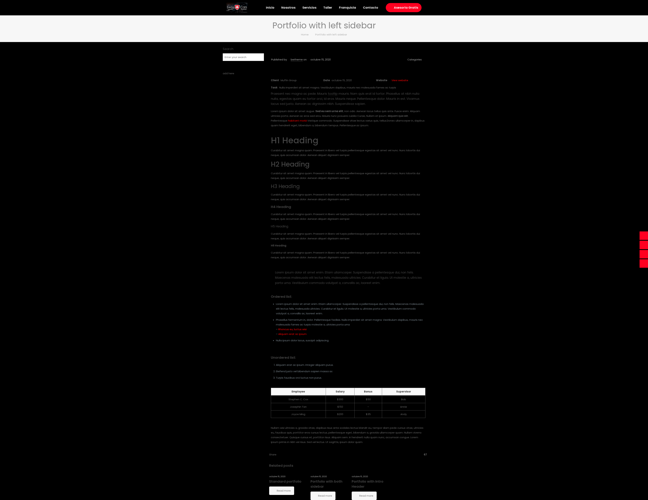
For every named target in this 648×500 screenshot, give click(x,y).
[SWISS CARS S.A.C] (236, 7)
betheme (297, 59)
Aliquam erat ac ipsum (292, 334)
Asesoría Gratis (406, 7)
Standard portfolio (285, 481)
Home (305, 34)
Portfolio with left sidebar (331, 34)
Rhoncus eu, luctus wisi (292, 329)
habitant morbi (297, 120)
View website (400, 80)
